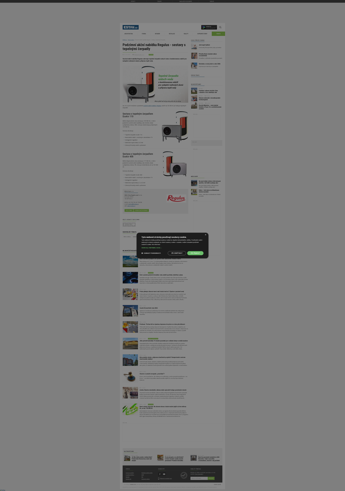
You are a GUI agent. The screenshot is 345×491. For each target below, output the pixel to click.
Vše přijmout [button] (195, 253)
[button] (172, 248)
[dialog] (172, 245)
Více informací (156, 244)
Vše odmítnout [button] (176, 253)
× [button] (205, 234)
